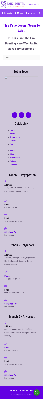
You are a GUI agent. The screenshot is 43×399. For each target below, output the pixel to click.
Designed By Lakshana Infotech (21, 395)
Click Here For (10, 232)
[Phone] (5, 272)
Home (12, 130)
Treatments (15, 137)
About (12, 134)
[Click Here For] (5, 228)
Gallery (13, 141)
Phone (7, 276)
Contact (13, 144)
